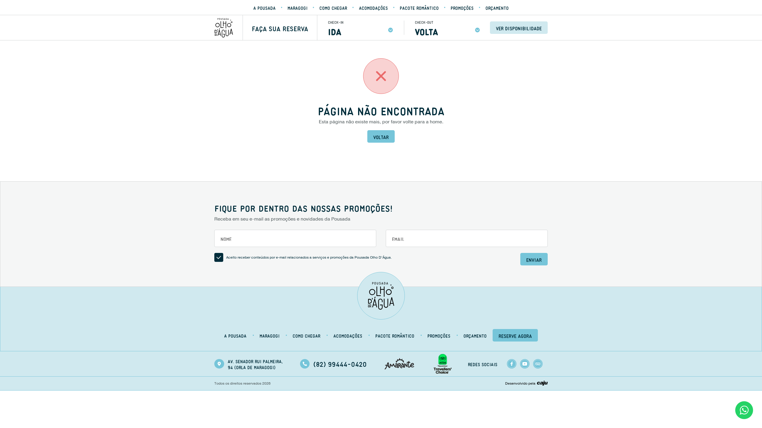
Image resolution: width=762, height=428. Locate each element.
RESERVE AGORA (515, 335)
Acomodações (373, 7)
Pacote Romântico (419, 7)
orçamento (497, 7)
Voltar (381, 136)
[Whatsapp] (744, 410)
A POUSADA (264, 7)
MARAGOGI (297, 7)
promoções (462, 7)
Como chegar (333, 7)
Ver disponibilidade (519, 27)
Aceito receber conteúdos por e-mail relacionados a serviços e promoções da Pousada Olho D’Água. (309, 257)
